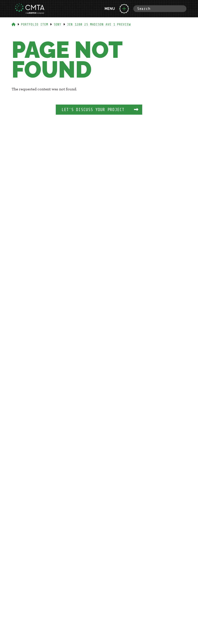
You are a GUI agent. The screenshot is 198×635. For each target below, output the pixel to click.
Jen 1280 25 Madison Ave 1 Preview (99, 24)
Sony (57, 24)
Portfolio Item (34, 24)
